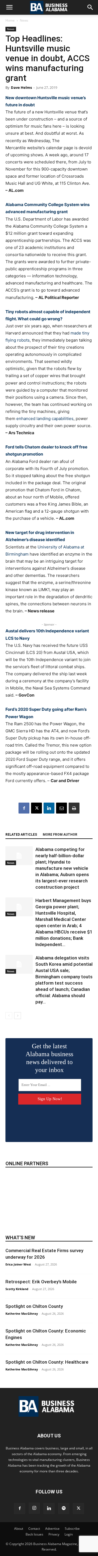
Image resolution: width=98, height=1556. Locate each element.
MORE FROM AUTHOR (60, 834)
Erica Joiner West (18, 1264)
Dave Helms (21, 87)
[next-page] (17, 1015)
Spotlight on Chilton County (34, 1306)
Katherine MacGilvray (21, 1313)
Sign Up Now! (50, 1099)
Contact (34, 1528)
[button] (9, 7)
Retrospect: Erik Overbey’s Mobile (41, 1281)
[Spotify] (63, 1508)
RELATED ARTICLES (21, 834)
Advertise (52, 1528)
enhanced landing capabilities (45, 418)
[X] (36, 808)
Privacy (53, 1534)
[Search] (90, 7)
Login (69, 1534)
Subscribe (72, 1528)
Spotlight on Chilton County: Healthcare (46, 1362)
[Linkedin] (49, 808)
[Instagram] (34, 1508)
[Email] (61, 808)
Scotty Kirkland (16, 1289)
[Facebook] (24, 808)
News (24, 20)
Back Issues (34, 1534)
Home (10, 20)
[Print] (74, 808)
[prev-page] (8, 1015)
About (18, 1528)
